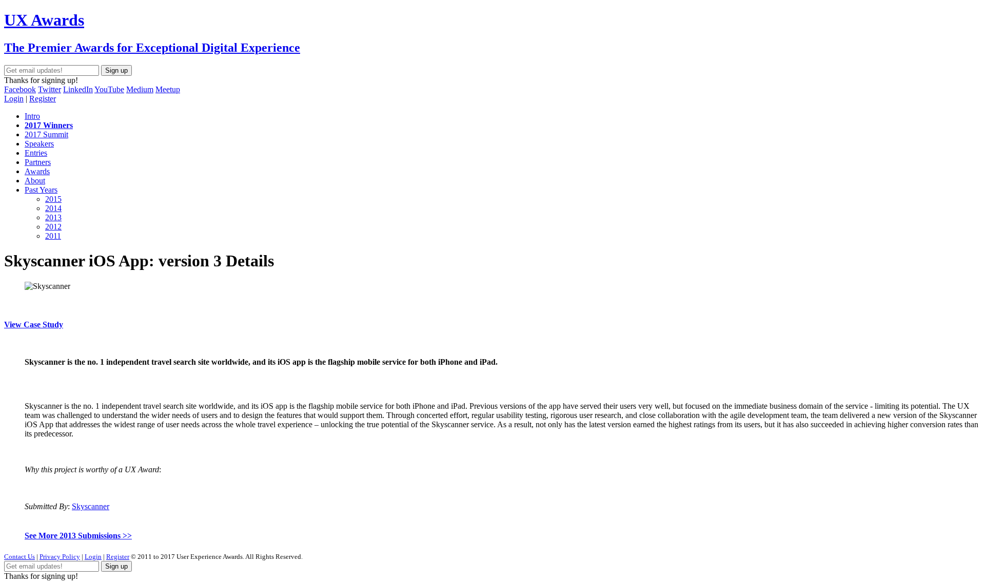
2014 (53, 208)
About (35, 180)
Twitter (49, 89)
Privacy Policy (60, 556)
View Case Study (33, 324)
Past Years (41, 189)
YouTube (109, 89)
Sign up (116, 70)
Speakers (39, 143)
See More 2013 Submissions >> (78, 535)
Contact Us (19, 556)
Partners (38, 162)
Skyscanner (90, 506)
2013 (53, 217)
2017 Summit (46, 134)
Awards (37, 171)
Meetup (167, 89)
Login (14, 98)
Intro (32, 116)
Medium (139, 89)
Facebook (20, 89)
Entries (36, 153)
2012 (53, 226)
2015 (53, 199)
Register (42, 98)
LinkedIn (78, 89)
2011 (53, 236)
